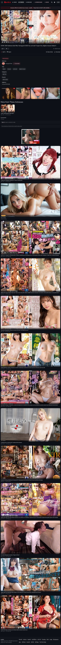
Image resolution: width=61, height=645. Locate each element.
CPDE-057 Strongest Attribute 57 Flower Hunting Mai (11, 180)
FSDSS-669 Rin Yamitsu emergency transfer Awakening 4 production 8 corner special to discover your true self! (23, 367)
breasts (9, 69)
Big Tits (4, 74)
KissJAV (28, 642)
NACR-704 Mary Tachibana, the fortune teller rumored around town (14, 629)
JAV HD (39, 639)
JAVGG (32, 642)
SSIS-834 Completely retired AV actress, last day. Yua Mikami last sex (14, 330)
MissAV (20, 639)
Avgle (51, 639)
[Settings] (54, 2)
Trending (44, 639)
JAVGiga (37, 642)
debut (4, 69)
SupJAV (29, 639)
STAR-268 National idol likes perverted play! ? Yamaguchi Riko (7, 113)
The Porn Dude (42, 642)
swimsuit (15, 69)
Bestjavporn (55, 639)
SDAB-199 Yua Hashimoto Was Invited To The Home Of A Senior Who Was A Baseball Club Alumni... (21, 592)
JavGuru (25, 639)
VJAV (48, 639)
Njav (20, 642)
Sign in (3, 122)
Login (58, 2)
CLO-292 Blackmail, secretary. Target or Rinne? (10, 555)
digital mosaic (22, 69)
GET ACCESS (46, 8)
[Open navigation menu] (2, 2)
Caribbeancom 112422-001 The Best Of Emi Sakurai (11, 442)
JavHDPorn (34, 639)
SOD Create (5, 79)
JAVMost (24, 642)
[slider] (26, 42)
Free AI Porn (3, 217)
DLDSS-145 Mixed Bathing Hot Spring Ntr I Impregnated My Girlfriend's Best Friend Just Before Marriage (22, 480)
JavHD (30, 8)
